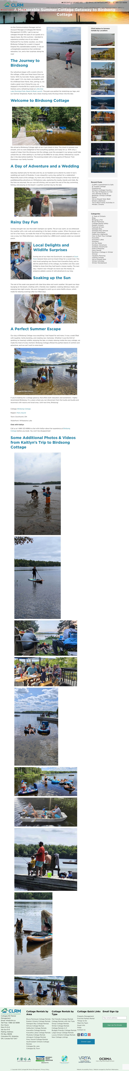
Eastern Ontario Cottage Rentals (38, 1021)
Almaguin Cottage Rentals (36, 1037)
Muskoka (95, 241)
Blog (93, 218)
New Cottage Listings (60, 1037)
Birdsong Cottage (24, 409)
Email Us (99, 2)
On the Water (97, 243)
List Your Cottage (108, 7)
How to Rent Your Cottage (102, 236)
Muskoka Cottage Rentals (35, 1035)
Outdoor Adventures (99, 247)
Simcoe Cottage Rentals (35, 1026)
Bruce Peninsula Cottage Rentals (38, 1019)
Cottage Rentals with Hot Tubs (63, 1021)
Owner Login (86, 1042)
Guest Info (81, 1025)
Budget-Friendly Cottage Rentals (64, 1030)
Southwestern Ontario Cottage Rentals (37, 1043)
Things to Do (82, 1021)
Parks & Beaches (98, 248)
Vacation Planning (98, 256)
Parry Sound (21, 413)
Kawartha (95, 238)
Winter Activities (98, 261)
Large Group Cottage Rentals (63, 1033)
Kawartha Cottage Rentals (36, 1030)
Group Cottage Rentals (60, 1023)
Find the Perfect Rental (85, 1018)
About (120, 7)
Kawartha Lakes (98, 239)
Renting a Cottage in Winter (102, 252)
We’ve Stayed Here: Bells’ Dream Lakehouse (101, 200)
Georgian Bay (97, 229)
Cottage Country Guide (72, 7)
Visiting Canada (98, 257)
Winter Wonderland (99, 263)
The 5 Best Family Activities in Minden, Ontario (103, 203)
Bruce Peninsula (98, 222)
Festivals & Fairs (98, 227)
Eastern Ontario (98, 225)
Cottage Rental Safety (100, 223)
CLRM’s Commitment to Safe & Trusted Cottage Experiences (102, 186)
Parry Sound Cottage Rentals (37, 1039)
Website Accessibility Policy (85, 1069)
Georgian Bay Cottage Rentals (37, 1023)
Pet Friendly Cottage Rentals (62, 1019)
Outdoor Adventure (99, 245)
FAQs (79, 1027)
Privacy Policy (45, 1069)
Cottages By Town (33, 1048)
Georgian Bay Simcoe (100, 231)
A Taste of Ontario (98, 216)
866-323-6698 (121, 2)
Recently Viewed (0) (72, 2)
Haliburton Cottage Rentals (36, 1028)
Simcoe (94, 254)
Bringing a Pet (97, 220)
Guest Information (91, 7)
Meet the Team (82, 1023)
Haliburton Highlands (100, 234)
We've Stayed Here (99, 259)
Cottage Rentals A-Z (59, 1028)
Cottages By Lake (32, 1046)
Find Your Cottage (53, 7)
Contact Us (81, 1030)
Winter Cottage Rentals (60, 1026)
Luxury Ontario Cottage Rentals (63, 1035)
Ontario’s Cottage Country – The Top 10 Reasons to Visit (102, 191)
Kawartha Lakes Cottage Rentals (38, 1033)
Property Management (85, 1016)
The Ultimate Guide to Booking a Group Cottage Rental (101, 195)
